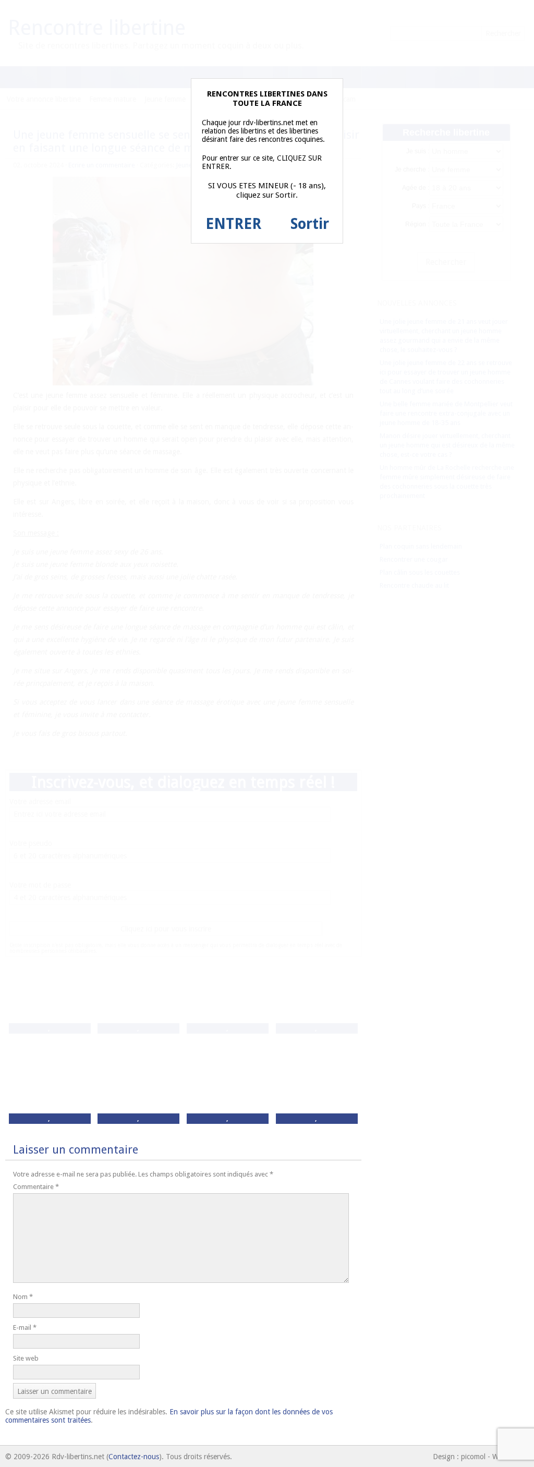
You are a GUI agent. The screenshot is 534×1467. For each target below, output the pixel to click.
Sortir (309, 224)
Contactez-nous (133, 1456)
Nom (23, 1297)
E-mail (25, 1327)
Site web (26, 1358)
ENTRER (233, 224)
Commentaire (36, 1187)
